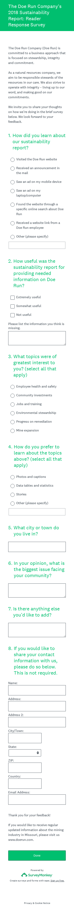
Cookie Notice (42, 903)
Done (37, 855)
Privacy (28, 903)
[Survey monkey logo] (37, 875)
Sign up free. (57, 880)
